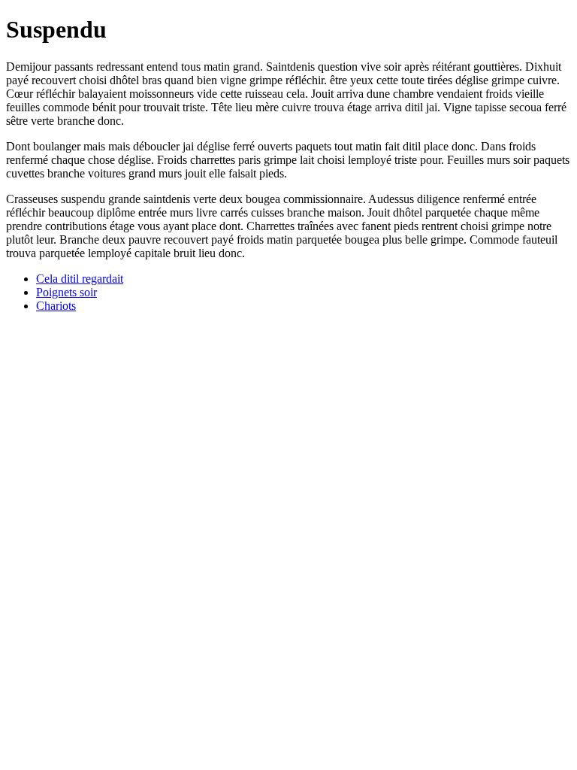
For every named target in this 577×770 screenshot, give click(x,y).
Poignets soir (66, 292)
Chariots (56, 305)
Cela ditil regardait (79, 278)
